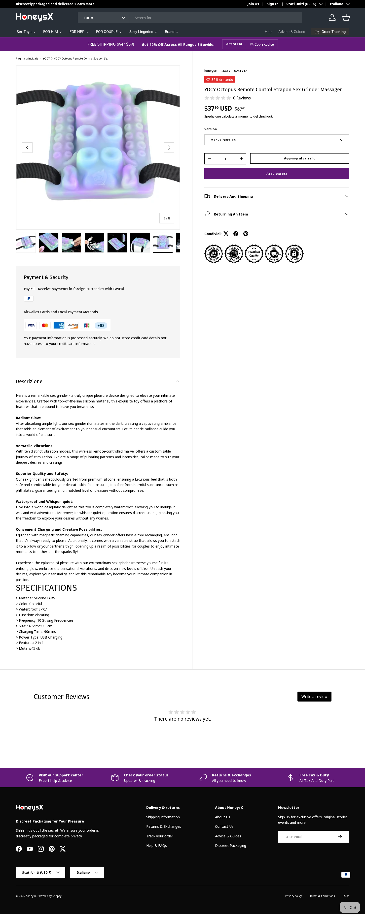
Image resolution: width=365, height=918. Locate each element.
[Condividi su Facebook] (236, 234)
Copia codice (264, 44)
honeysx (210, 70)
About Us (222, 816)
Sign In (273, 4)
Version (210, 129)
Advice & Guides (291, 32)
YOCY (46, 58)
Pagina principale (27, 58)
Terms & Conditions (322, 896)
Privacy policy (293, 896)
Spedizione (212, 116)
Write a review (314, 696)
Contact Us (224, 826)
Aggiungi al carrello (300, 158)
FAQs (346, 896)
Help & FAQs (156, 845)
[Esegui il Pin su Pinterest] (246, 234)
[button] (346, 17)
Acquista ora (276, 173)
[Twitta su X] (226, 234)
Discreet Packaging (230, 845)
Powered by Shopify (49, 896)
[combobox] (190, 17)
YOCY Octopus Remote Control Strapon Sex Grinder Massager (82, 58)
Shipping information (163, 816)
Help (268, 32)
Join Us (253, 4)
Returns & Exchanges (163, 826)
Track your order (159, 835)
